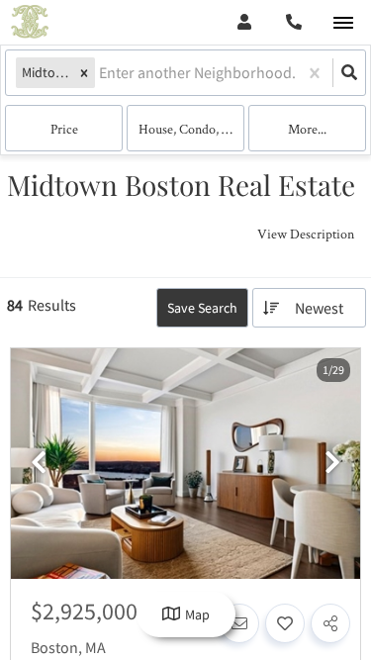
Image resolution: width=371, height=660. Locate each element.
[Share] (330, 623)
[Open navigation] (343, 23)
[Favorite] (285, 623)
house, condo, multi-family (191, 129)
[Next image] (332, 463)
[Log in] (244, 22)
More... (307, 129)
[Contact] (239, 623)
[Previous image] (38, 463)
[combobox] (100, 72)
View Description (305, 233)
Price (64, 129)
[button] (84, 72)
